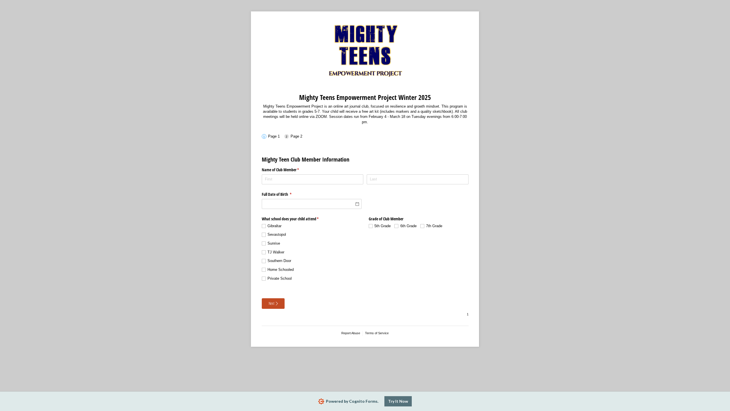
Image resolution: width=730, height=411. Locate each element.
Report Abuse (350, 333)
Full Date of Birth (283, 194)
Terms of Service (377, 333)
